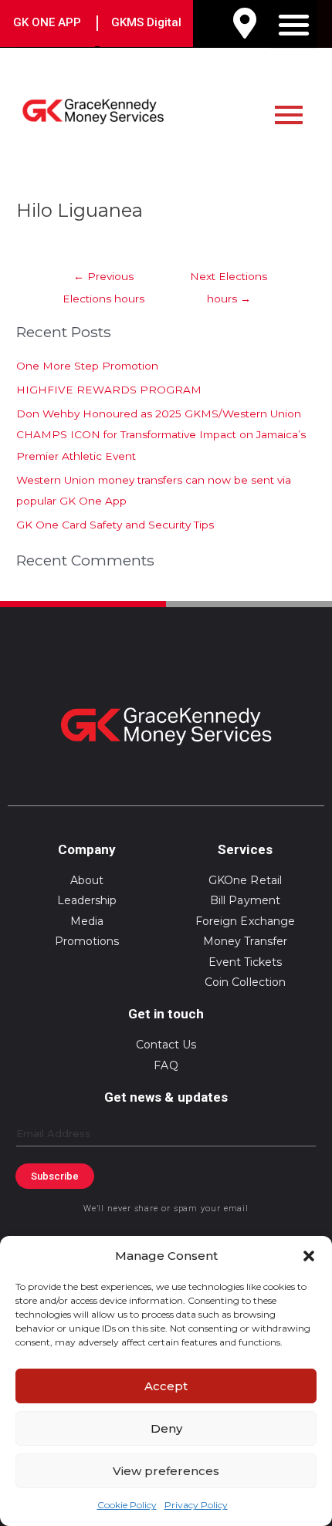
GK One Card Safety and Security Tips (115, 524)
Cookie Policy (127, 1505)
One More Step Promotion (87, 366)
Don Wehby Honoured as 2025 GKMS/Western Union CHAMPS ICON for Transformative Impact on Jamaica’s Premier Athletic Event (161, 434)
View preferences (166, 1471)
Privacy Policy (196, 1505)
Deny (166, 1428)
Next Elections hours (228, 280)
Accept (166, 1386)
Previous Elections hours (103, 280)
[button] (309, 1256)
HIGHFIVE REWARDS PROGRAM (109, 389)
